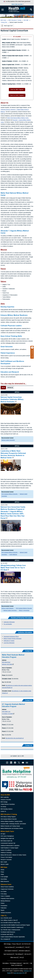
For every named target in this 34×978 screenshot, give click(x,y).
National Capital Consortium (8, 440)
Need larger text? (8, 26)
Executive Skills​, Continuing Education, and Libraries (13, 824)
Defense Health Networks (7, 608)
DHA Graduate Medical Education (9, 494)
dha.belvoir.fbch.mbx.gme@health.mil (15, 738)
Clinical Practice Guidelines (7, 887)
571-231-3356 (10, 728)
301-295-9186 (7, 682)
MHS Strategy (4, 802)
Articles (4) (10, 387)
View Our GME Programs (16, 89)
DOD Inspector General (10, 951)
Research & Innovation (6, 859)
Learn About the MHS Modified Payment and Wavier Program (15, 925)
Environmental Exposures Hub (8, 843)
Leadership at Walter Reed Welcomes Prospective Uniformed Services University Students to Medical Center (13, 454)
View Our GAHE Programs (17, 95)
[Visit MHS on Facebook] (15, 763)
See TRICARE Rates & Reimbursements (10, 930)
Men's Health (4, 862)
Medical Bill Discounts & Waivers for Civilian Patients (13, 855)
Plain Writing (18, 954)
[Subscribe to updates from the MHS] (27, 763)
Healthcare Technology (6, 852)
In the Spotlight (4, 877)
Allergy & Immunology (24, 610)
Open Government (7, 954)
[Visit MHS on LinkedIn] (11, 763)
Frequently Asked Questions (7, 898)
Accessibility (19, 947)
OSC (21, 957)
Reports (2, 910)
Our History (3, 806)
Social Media (4, 879)
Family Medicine (13, 554)
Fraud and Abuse (9, 947)
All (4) (3, 387)
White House (13, 957)
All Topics (3, 834)
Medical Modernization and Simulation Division (12, 828)
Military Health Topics (7, 831)
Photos (2, 872)
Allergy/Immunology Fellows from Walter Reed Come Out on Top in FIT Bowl (13, 567)
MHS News (4, 867)
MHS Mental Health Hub (6, 841)
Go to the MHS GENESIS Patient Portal (10, 922)
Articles (2, 870)
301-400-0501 (15, 679)
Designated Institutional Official (11, 636)
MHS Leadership (5, 797)
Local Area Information (9, 643)
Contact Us (3, 811)
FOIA (26, 947)
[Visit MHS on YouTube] (23, 763)
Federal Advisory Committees (8, 804)
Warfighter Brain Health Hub (7, 838)
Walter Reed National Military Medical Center (17, 118)
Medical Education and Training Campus (10, 826)
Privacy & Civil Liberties (6, 857)
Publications (4, 908)
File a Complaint (4, 939)
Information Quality (23, 951)
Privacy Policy (15, 944)
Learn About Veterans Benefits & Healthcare (11, 927)
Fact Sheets (4, 891)
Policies (2, 903)
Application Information (9, 622)
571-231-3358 (10, 731)
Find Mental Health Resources (8, 932)
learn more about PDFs (19, 973)
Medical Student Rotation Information (12, 638)
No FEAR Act (25, 944)
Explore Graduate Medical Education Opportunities (13, 937)
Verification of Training (9, 641)
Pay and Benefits (8, 624)
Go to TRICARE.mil (5, 918)
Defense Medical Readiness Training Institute (11, 821)
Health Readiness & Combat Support (9, 848)
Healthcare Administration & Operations (10, 845)
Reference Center (6, 884)
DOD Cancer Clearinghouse (7, 836)
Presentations (4, 905)
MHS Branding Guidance (6, 809)
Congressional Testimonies (7, 889)
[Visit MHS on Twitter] (19, 763)
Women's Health (4, 864)
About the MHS (5, 795)
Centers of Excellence (6, 850)
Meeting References (5, 901)
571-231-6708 (7, 735)
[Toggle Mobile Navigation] (2, 10)
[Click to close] (32, 347)
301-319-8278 (9, 675)
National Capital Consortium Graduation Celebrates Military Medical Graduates (12, 399)
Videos (2, 874)
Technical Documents (6, 912)
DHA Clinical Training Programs (8, 817)
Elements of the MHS (6, 799)
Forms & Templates (5, 896)
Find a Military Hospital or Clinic (8, 920)
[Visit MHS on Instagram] (7, 763)
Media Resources (5, 881)
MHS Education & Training (9, 814)
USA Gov (26, 954)
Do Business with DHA (6, 934)
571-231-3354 (10, 724)
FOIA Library (4, 894)
